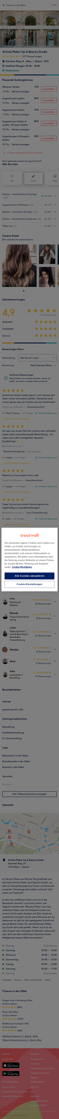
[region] (29, 559)
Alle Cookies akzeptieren (29, 576)
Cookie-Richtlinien (22, 567)
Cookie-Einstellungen (29, 584)
